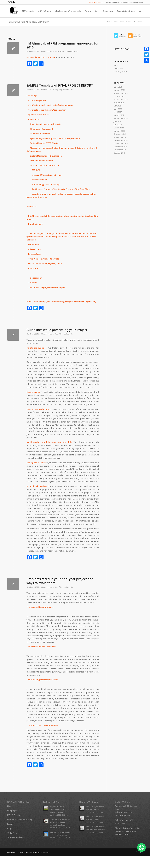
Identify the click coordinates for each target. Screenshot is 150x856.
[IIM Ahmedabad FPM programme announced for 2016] (13, 48)
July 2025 (117, 105)
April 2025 (118, 112)
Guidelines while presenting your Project (57, 330)
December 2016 (120, 140)
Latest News (59, 51)
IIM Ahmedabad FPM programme (41, 57)
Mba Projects (73, 51)
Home (121, 22)
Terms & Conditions (16, 837)
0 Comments (46, 51)
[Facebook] (136, 852)
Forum (10, 824)
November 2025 (121, 93)
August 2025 (119, 102)
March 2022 (119, 127)
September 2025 (121, 99)
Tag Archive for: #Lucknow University (28, 21)
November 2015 (121, 149)
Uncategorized (120, 71)
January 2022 (119, 131)
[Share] (146, 61)
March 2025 (119, 115)
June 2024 (118, 124)
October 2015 (119, 153)
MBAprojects (12, 810)
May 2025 (118, 109)
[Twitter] (140, 852)
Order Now (12, 833)
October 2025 (119, 96)
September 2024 (121, 118)
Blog (56, 90)
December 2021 (120, 134)
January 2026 (119, 90)
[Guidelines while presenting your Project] (13, 335)
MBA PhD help (13, 815)
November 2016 (121, 143)
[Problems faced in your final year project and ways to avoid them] (13, 584)
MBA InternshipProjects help (19, 819)
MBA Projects (28, 852)
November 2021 (121, 137)
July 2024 (117, 121)
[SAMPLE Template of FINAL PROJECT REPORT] (13, 90)
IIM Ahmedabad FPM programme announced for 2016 (63, 45)
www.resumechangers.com (82, 301)
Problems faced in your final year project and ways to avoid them (60, 581)
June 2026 (118, 87)
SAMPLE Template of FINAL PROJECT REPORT (60, 85)
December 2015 (120, 146)
